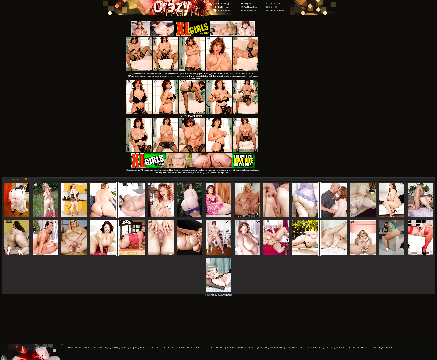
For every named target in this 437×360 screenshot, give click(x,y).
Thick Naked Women (276, 10)
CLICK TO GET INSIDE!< (192, 116)
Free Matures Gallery (251, 7)
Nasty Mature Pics (224, 10)
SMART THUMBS (225, 295)
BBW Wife (273, 7)
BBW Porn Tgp (223, 4)
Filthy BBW (248, 4)
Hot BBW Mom (223, 7)
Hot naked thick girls (251, 10)
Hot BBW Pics (274, 4)
